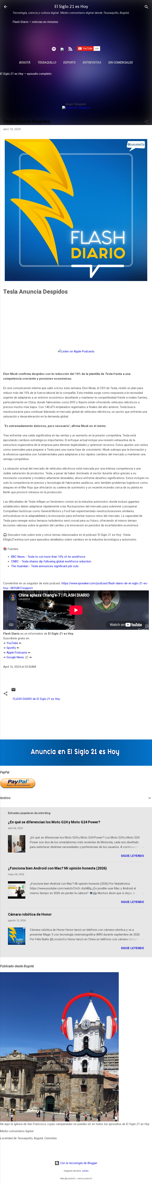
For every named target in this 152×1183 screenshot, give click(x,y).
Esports (69, 62)
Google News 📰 (17, 657)
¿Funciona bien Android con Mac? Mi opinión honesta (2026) (57, 868)
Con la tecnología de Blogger (78, 1163)
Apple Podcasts (17, 652)
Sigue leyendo (132, 856)
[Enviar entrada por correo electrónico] (13, 691)
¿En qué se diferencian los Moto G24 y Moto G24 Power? (54, 822)
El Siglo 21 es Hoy (71, 6)
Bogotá (24, 62)
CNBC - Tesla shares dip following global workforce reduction (51, 561)
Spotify (11, 648)
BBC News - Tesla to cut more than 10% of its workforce (48, 556)
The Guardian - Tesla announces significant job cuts (45, 566)
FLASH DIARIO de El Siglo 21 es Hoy (36, 699)
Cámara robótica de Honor (30, 914)
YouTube (12, 643)
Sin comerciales (120, 62)
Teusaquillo (47, 62)
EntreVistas (92, 62)
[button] (146, 122)
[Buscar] (146, 7)
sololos (85, 1171)
